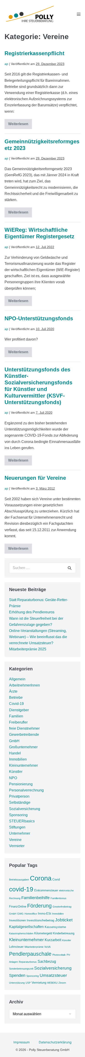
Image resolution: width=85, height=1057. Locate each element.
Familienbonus (58, 898)
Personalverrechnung (26, 790)
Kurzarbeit (53, 940)
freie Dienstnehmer (24, 728)
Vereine (15, 840)
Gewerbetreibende (24, 734)
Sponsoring (18, 815)
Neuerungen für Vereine (35, 478)
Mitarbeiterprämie (34, 946)
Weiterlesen (20, 125)
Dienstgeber (19, 710)
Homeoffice (30, 913)
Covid (56, 879)
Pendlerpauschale (30, 954)
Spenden (17, 975)
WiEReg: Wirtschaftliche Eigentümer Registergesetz (39, 233)
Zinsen (62, 982)
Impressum (21, 1042)
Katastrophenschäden (21, 933)
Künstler (15, 771)
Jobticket (64, 920)
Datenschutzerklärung (55, 1042)
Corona (40, 878)
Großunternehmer (23, 747)
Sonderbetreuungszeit (21, 968)
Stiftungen (17, 827)
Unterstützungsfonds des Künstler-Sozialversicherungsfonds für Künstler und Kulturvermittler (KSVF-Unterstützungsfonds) (38, 385)
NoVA (47, 946)
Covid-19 (16, 704)
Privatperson (19, 796)
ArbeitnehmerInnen (24, 685)
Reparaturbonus (28, 961)
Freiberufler (18, 722)
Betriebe (16, 697)
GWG (20, 913)
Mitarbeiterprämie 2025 (27, 649)
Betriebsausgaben (19, 879)
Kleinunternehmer (23, 765)
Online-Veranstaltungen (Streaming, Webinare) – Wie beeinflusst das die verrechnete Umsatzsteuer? (38, 637)
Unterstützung (17, 982)
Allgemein (17, 679)
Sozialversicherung (24, 809)
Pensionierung (21, 784)
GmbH (14, 741)
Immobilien (18, 759)
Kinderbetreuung (63, 933)
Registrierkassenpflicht (34, 53)
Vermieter (16, 846)
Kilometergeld (43, 933)
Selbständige (19, 802)
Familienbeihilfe (35, 897)
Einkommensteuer (46, 890)
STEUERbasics (22, 821)
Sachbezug (47, 961)
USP (28, 982)
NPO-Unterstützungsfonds (39, 318)
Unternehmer (19, 833)
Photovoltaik (59, 954)
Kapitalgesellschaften (26, 927)
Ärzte (13, 691)
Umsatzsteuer (53, 975)
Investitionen (17, 920)
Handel (15, 753)
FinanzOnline (17, 906)
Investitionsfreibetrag (40, 920)
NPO (13, 778)
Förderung (39, 906)
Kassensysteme (55, 927)
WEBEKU (52, 982)
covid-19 (21, 889)
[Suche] (70, 568)
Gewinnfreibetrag (62, 906)
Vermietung (39, 982)
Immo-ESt (44, 913)
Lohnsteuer (16, 946)
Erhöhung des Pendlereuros (31, 612)
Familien (16, 716)
